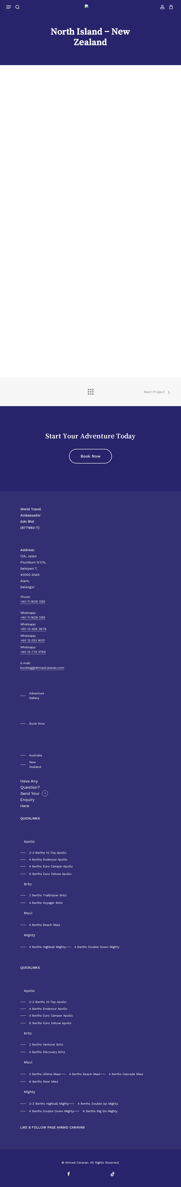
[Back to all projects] (90, 390)
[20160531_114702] (57, 349)
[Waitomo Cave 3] (57, 279)
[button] (8, 7)
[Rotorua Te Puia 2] (23, 228)
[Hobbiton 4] (57, 157)
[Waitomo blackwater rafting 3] (57, 253)
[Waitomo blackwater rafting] (23, 279)
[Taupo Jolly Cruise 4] (23, 253)
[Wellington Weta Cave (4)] (23, 350)
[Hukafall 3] (23, 182)
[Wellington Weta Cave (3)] (57, 314)
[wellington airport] (23, 303)
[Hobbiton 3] (23, 157)
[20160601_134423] (23, 93)
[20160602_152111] (23, 130)
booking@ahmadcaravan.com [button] (42, 667)
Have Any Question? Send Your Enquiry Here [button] (30, 793)
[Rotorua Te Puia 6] (57, 228)
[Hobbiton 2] (57, 131)
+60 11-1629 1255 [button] (32, 601)
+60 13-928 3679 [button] (33, 629)
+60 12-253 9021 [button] (32, 640)
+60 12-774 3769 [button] (33, 652)
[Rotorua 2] (57, 192)
